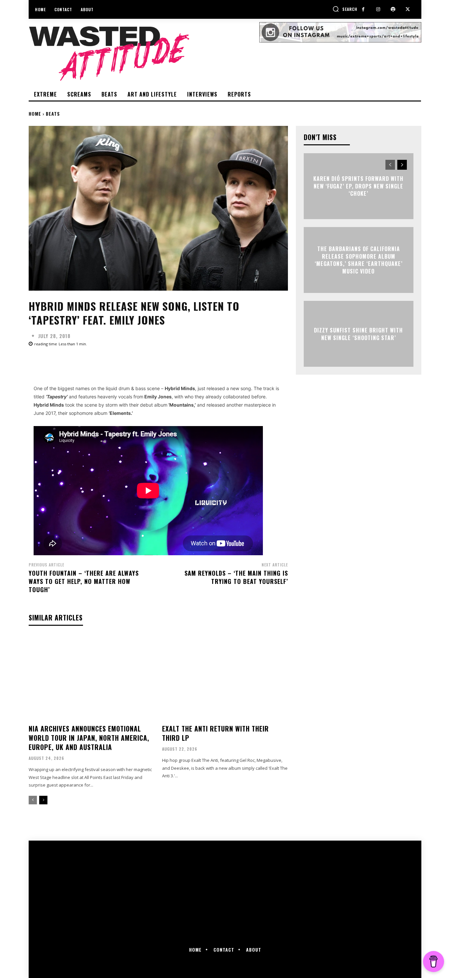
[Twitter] (407, 9)
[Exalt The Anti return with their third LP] (225, 678)
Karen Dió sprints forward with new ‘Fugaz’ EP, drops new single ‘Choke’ (358, 186)
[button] (344, 9)
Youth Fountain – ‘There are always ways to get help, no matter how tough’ (84, 581)
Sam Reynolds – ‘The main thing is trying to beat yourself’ (236, 577)
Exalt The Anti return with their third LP (215, 733)
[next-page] (43, 800)
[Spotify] (393, 9)
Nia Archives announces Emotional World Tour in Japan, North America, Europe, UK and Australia (89, 738)
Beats (53, 113)
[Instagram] (378, 9)
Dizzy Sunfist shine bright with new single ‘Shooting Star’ (358, 333)
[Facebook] (363, 9)
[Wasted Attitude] (144, 53)
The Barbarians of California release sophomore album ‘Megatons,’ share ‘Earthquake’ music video (359, 260)
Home (35, 113)
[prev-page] (33, 800)
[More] (239, 362)
